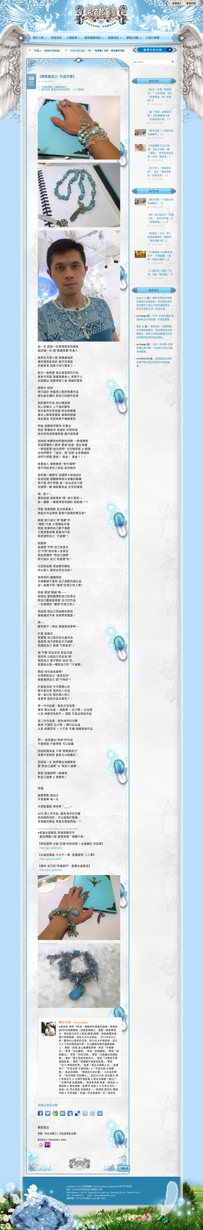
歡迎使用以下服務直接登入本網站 (52, 1140)
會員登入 (177, 3)
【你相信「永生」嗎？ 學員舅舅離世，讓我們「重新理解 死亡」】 (159, 237)
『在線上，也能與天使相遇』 (47, 50)
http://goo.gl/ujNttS (51, 859)
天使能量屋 (46, 87)
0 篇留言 (80, 89)
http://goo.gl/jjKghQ (51, 847)
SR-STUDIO (125, 1186)
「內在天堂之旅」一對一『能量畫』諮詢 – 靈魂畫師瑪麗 (96, 50)
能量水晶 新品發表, (60, 89)
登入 (56, 1133)
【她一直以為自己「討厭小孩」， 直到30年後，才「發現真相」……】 (160, 218)
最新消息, (46, 89)
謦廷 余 (140, 326)
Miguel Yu (141, 298)
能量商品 (114, 37)
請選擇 (156, 49)
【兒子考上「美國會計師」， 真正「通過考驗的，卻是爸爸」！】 (159, 172)
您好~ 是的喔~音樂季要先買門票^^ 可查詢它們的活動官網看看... (154, 348)
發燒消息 (56, 37)
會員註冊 (191, 3)
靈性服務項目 (94, 37)
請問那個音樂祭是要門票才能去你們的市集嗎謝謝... (154, 362)
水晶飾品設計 (60, 87)
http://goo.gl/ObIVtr (51, 870)
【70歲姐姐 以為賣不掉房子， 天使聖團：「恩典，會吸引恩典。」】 (159, 256)
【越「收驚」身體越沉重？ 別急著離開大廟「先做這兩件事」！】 (159, 116)
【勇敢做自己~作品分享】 (57, 76)
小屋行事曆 (152, 37)
